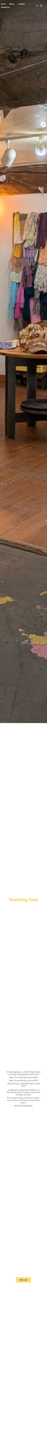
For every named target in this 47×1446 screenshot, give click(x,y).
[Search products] (43, 124)
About (11, 4)
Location (21, 4)
